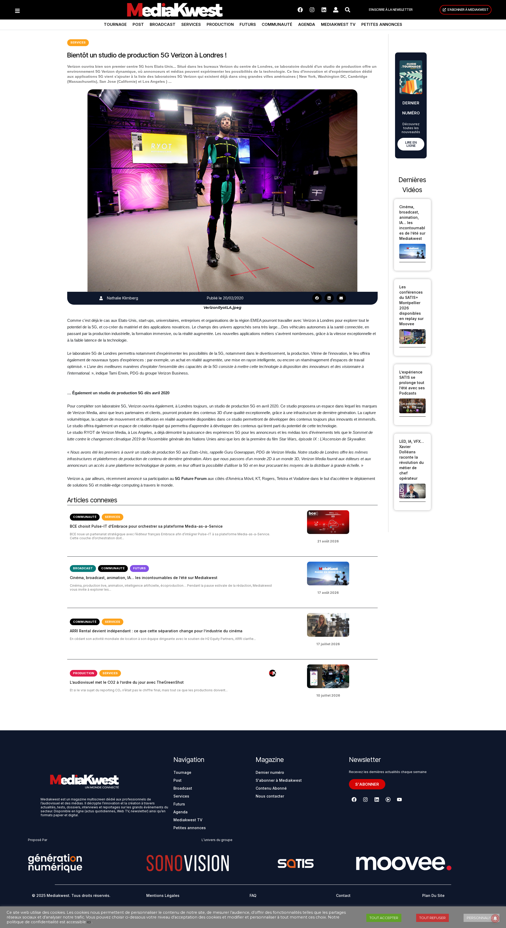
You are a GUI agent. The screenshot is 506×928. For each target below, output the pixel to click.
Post (138, 24)
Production (220, 24)
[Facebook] (300, 9)
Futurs (248, 24)
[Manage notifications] (495, 918)
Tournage (115, 24)
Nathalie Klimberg (122, 297)
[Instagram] (312, 9)
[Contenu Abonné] (272, 673)
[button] (317, 298)
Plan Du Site (433, 895)
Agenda (306, 24)
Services (191, 24)
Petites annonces (381, 24)
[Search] (347, 9)
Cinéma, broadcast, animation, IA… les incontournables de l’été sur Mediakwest (143, 577)
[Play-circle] (388, 800)
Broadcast (163, 24)
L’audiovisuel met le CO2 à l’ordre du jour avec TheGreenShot (127, 682)
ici (89, 922)
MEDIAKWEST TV (338, 24)
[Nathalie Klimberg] (101, 298)
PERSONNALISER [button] (481, 918)
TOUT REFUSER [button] (432, 918)
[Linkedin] (324, 9)
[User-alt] (335, 9)
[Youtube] (399, 800)
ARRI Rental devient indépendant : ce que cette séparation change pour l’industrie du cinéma (156, 631)
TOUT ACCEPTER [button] (383, 918)
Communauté (277, 24)
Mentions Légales (162, 895)
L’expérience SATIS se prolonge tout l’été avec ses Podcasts (412, 382)
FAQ (253, 895)
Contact (343, 895)
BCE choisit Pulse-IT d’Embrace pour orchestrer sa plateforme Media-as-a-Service (146, 526)
